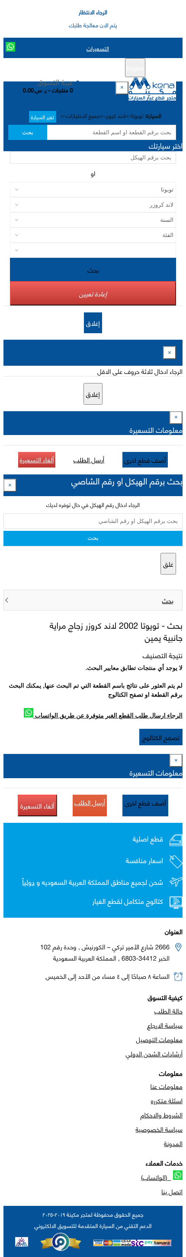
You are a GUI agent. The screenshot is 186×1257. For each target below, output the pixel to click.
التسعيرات (98, 48)
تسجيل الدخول (56, 68)
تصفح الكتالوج (161, 737)
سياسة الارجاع (165, 1025)
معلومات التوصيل (159, 1039)
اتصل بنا (172, 1191)
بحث (27, 132)
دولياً (28, 882)
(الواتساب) (156, 1177)
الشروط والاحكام (162, 1114)
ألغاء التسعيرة (37, 459)
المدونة (173, 1143)
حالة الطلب (168, 1010)
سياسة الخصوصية (159, 1129)
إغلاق (93, 323)
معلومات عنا (167, 1086)
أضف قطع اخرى (145, 460)
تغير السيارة (42, 117)
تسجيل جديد (96, 68)
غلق (168, 564)
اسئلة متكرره (167, 1100)
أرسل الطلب (89, 459)
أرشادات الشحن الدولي (154, 1053)
